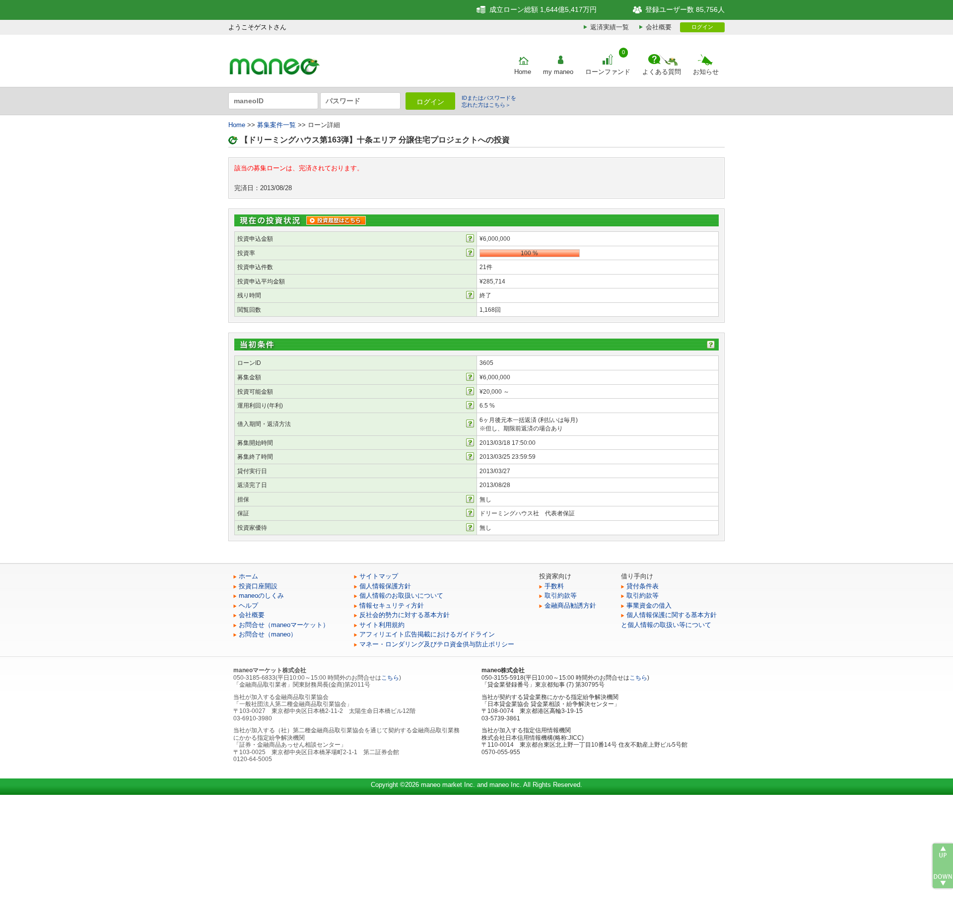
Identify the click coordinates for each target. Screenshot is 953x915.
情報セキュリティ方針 (391, 605)
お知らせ (706, 71)
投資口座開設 (258, 586)
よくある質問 (661, 71)
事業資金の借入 (649, 605)
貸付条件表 (642, 586)
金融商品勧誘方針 (570, 605)
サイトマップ (378, 576)
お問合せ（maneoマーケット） (284, 625)
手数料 (554, 586)
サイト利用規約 (382, 625)
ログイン (702, 27)
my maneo (558, 71)
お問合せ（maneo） (268, 634)
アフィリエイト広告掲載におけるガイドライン (427, 634)
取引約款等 (561, 595)
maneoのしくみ (261, 595)
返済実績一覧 (609, 27)
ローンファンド (607, 71)
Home (522, 71)
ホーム (248, 576)
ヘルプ (248, 605)
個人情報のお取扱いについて (401, 595)
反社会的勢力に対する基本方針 (404, 615)
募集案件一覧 (276, 125)
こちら (390, 677)
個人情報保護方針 (385, 586)
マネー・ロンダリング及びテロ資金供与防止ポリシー (436, 644)
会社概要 (659, 27)
